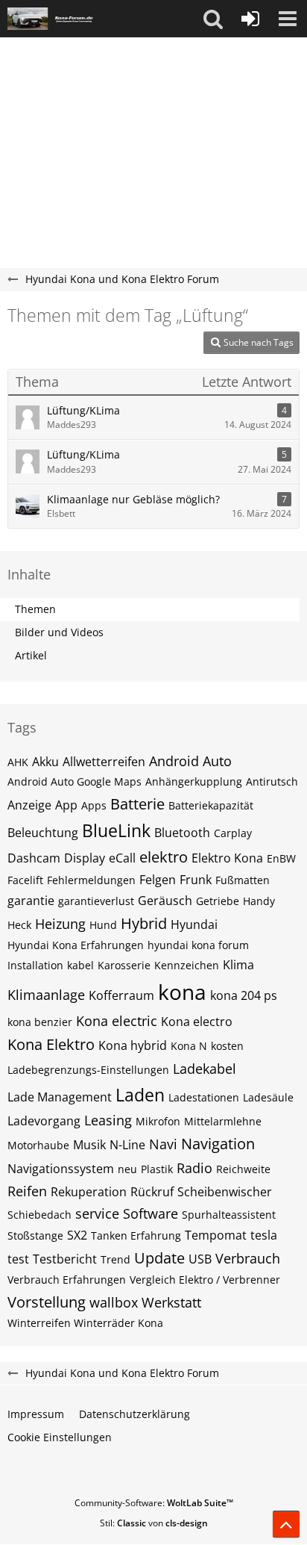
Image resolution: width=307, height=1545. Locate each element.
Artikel (31, 655)
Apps (94, 805)
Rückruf (152, 1192)
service (97, 1213)
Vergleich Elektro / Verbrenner (205, 1279)
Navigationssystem (60, 1168)
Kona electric (116, 1021)
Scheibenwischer (224, 1192)
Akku (45, 761)
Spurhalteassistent (229, 1214)
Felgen (157, 879)
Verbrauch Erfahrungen (66, 1279)
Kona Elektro (51, 1044)
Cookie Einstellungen (59, 1437)
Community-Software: (154, 1502)
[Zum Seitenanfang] (286, 1524)
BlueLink (116, 830)
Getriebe (217, 901)
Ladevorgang (43, 1121)
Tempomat (216, 1235)
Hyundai (194, 924)
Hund (103, 925)
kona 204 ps (243, 995)
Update (159, 1258)
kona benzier (39, 1022)
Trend (115, 1259)
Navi (163, 1144)
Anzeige (29, 805)
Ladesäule (268, 1097)
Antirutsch (272, 781)
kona (182, 991)
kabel (80, 965)
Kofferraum (121, 995)
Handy (259, 901)
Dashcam (33, 858)
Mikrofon (158, 1121)
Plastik (157, 1169)
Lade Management (59, 1097)
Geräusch (165, 900)
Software (150, 1213)
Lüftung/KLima (83, 410)
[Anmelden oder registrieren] (250, 19)
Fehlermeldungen (91, 880)
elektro (163, 857)
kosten (227, 1046)
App (66, 805)
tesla (263, 1235)
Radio (194, 1168)
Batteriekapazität (210, 805)
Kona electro (196, 1021)
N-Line (127, 1145)
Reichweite (243, 1169)
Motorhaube (38, 1145)
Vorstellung (46, 1302)
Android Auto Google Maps (74, 781)
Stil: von (154, 1523)
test (18, 1259)
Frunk (196, 879)
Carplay (233, 833)
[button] (213, 19)
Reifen (27, 1191)
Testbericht (65, 1259)
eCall (122, 858)
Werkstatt (171, 1302)
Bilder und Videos (59, 632)
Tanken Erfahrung (136, 1235)
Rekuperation (89, 1192)
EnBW (281, 858)
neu (127, 1169)
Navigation (218, 1144)
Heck (19, 925)
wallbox (113, 1302)
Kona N (189, 1046)
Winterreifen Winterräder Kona (85, 1323)
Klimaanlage (46, 995)
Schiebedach (39, 1214)
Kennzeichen (186, 965)
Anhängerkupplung (193, 781)
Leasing (108, 1120)
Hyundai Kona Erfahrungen (75, 945)
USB (200, 1259)
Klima (238, 965)
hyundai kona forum (198, 945)
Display (84, 858)
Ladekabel (204, 1069)
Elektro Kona (227, 858)
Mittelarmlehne (223, 1121)
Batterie (137, 804)
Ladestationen (203, 1097)
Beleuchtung (42, 832)
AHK (17, 762)
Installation (35, 965)
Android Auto (190, 761)
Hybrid (144, 923)
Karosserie (124, 965)
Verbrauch (247, 1258)
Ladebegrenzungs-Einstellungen (88, 1070)
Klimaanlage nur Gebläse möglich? (133, 499)
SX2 (77, 1235)
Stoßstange (35, 1235)
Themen (35, 609)
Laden (140, 1095)
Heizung (60, 924)
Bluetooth (182, 832)
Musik (89, 1145)
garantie (30, 900)
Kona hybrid (132, 1045)
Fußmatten (242, 880)
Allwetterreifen (104, 761)
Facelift (25, 880)
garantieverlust (96, 901)
